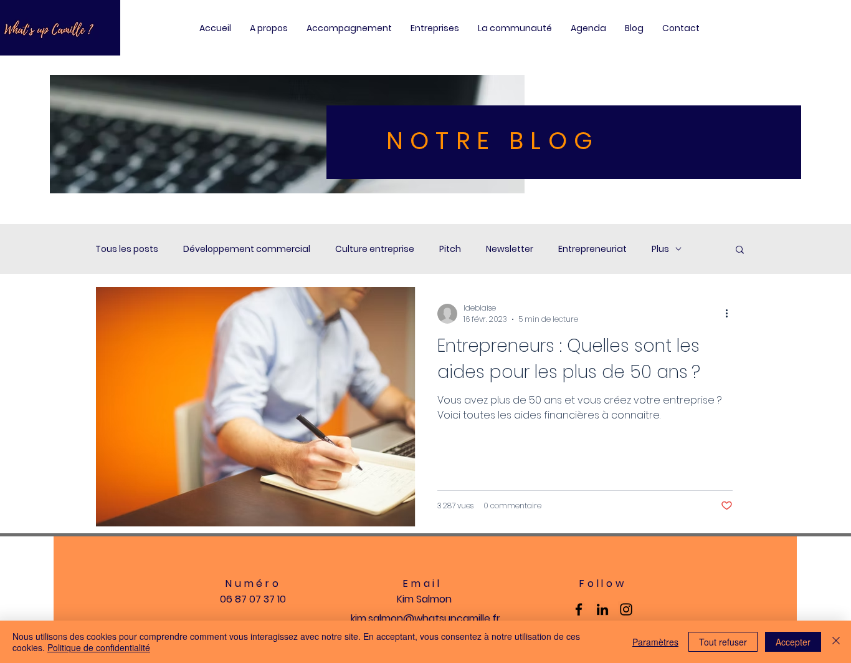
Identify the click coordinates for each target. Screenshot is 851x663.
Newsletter (509, 249)
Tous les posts (126, 249)
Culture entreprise (374, 249)
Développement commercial (246, 249)
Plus (660, 249)
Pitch (450, 249)
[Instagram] (626, 609)
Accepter (793, 642)
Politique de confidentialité (98, 647)
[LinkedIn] (602, 609)
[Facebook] (579, 609)
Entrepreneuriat (592, 249)
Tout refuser (723, 642)
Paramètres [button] (655, 642)
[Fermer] (836, 642)
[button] (740, 250)
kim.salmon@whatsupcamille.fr (425, 618)
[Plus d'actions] (730, 313)
